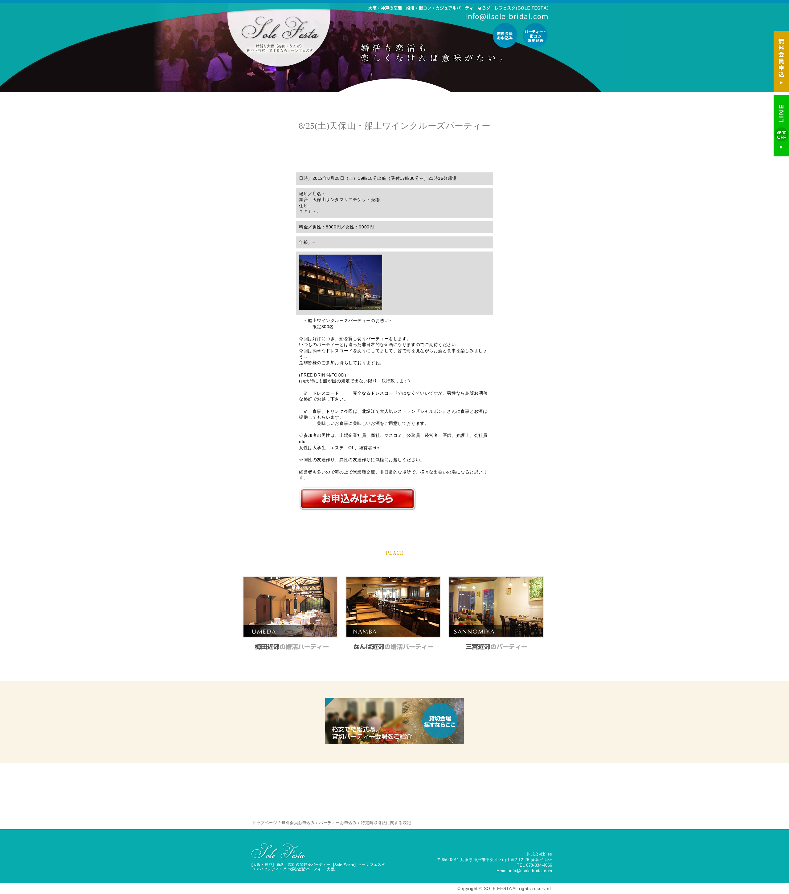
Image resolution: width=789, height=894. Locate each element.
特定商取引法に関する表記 (386, 822)
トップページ (264, 822)
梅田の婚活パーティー (290, 646)
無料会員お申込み (505, 35)
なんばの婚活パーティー (393, 646)
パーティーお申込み (535, 35)
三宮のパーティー (496, 646)
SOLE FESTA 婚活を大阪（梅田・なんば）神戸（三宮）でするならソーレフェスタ (280, 34)
